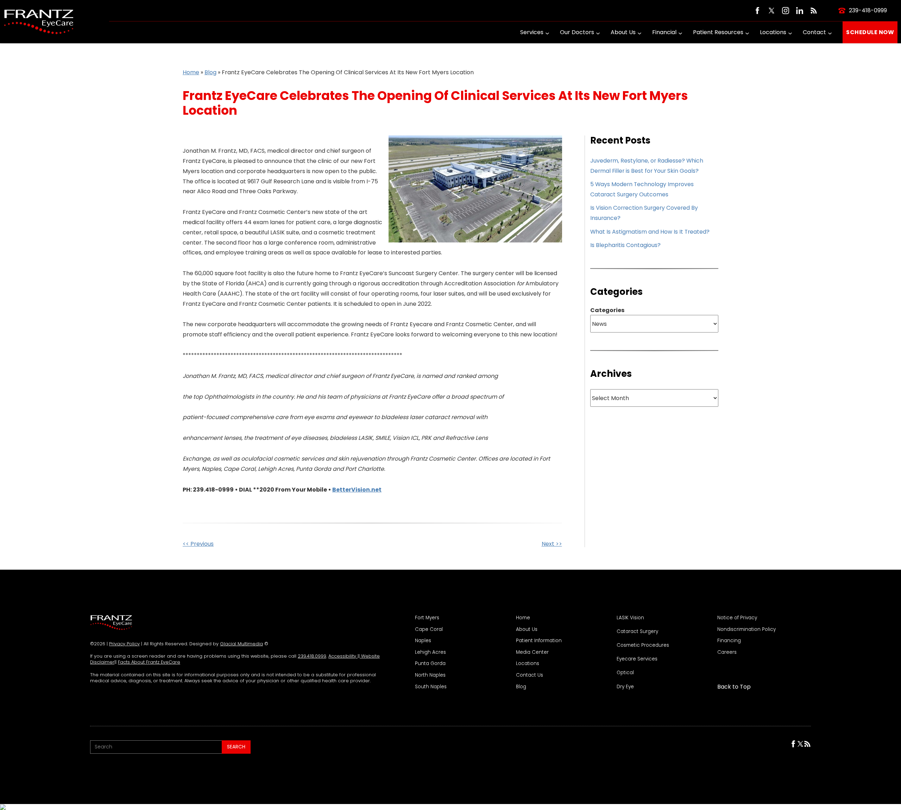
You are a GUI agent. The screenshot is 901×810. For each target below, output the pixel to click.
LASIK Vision (630, 618)
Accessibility (343, 656)
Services (531, 32)
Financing (729, 641)
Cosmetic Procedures (643, 645)
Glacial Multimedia (241, 644)
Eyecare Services (637, 659)
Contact (814, 32)
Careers (727, 652)
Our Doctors (577, 32)
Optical (625, 673)
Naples (423, 641)
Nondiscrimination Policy (746, 629)
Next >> (552, 544)
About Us (623, 32)
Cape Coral (429, 629)
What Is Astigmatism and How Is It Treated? (650, 232)
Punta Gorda (430, 663)
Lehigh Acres (430, 652)
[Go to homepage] (39, 21)
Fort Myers (427, 618)
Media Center (532, 652)
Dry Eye (625, 687)
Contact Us (529, 675)
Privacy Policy (124, 644)
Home (191, 72)
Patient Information (539, 641)
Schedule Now (870, 32)
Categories (607, 310)
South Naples (431, 687)
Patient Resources (718, 32)
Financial (664, 32)
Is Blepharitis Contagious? (625, 245)
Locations (773, 32)
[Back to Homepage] (111, 622)
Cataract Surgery (637, 631)
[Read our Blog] (814, 10)
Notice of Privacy (737, 618)
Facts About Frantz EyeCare (149, 662)
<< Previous (198, 544)
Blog (210, 72)
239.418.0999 (312, 656)
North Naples (430, 675)
